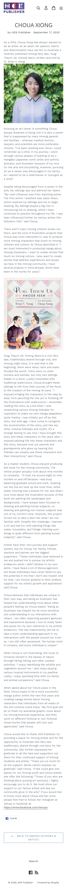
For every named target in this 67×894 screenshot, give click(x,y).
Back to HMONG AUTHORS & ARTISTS (36, 837)
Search (33, 861)
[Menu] (61, 8)
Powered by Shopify (48, 882)
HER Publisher (25, 882)
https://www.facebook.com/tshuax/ (26, 807)
